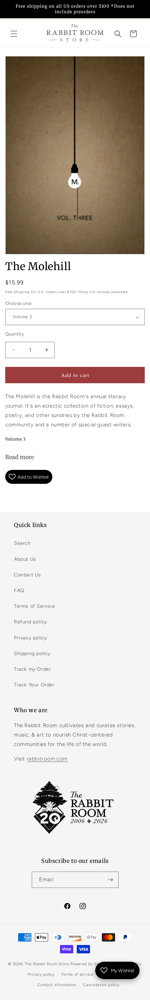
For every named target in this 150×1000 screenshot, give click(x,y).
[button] (14, 33)
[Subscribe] (110, 880)
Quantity (14, 334)
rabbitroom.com (47, 759)
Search (22, 543)
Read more (19, 457)
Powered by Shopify (89, 964)
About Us (25, 559)
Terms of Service (34, 606)
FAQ (19, 590)
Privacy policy (30, 638)
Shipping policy (32, 653)
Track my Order (32, 669)
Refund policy (30, 622)
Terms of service (77, 974)
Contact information (56, 985)
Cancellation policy (101, 985)
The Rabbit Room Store (47, 964)
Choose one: (18, 303)
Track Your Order (34, 685)
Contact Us (27, 575)
